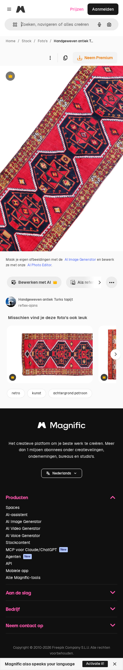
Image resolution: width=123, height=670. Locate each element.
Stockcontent (18, 542)
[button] (61, 473)
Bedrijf (13, 609)
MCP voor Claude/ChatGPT (36, 549)
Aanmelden (103, 9)
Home (10, 41)
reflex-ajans (27, 305)
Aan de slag (18, 593)
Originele (38, 77)
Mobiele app (17, 570)
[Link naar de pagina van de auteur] (11, 303)
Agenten (18, 556)
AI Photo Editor (39, 265)
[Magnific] (61, 426)
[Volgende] (99, 282)
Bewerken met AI (31, 284)
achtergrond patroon (70, 393)
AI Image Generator (80, 259)
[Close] (114, 664)
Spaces (12, 507)
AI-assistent (16, 514)
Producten (17, 497)
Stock (26, 41)
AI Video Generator (23, 528)
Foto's (42, 41)
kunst (36, 393)
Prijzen (77, 9)
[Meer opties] (50, 57)
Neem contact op (24, 625)
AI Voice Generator (23, 535)
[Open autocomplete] (13, 24)
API (9, 563)
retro (16, 393)
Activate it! (95, 663)
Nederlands (61, 473)
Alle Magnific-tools (23, 577)
